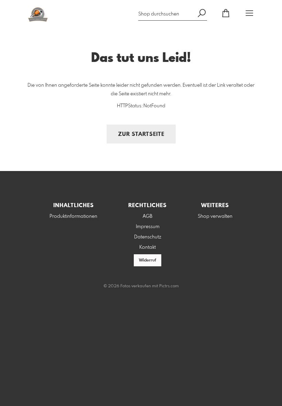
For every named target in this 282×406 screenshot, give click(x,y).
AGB (147, 216)
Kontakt (147, 247)
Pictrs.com (169, 286)
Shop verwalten (215, 216)
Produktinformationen (73, 216)
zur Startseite (141, 134)
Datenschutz (147, 237)
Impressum (148, 226)
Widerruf (147, 260)
